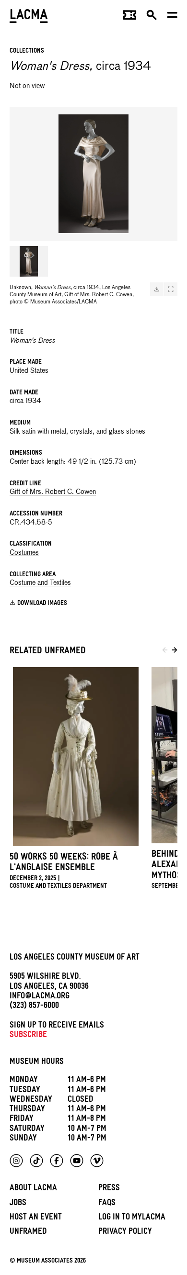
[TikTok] (36, 1160)
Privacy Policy (125, 1232)
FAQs (107, 1203)
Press (109, 1189)
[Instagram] (16, 1160)
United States (29, 371)
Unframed (28, 1232)
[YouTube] (76, 1160)
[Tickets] (130, 17)
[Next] (174, 652)
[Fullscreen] (170, 289)
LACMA (29, 17)
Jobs (18, 1203)
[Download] (157, 289)
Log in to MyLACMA (131, 1218)
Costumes (24, 552)
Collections (27, 51)
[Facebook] (56, 1160)
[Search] (151, 17)
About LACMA (33, 1189)
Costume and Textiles (40, 583)
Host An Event (36, 1218)
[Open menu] (172, 17)
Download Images (42, 603)
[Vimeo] (97, 1160)
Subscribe (28, 1035)
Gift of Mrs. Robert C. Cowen (53, 492)
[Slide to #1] (29, 261)
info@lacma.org (40, 997)
